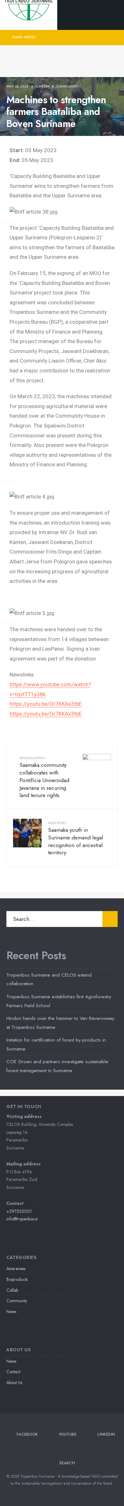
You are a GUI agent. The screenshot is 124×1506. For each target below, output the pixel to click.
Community (67, 86)
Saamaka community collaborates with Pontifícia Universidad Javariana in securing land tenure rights (44, 777)
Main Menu (23, 37)
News (11, 1311)
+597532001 (19, 1211)
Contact (13, 1371)
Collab (12, 1290)
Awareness (15, 1268)
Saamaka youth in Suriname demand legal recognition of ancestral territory (75, 838)
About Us (14, 1382)
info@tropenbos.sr (22, 1219)
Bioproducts (17, 1279)
